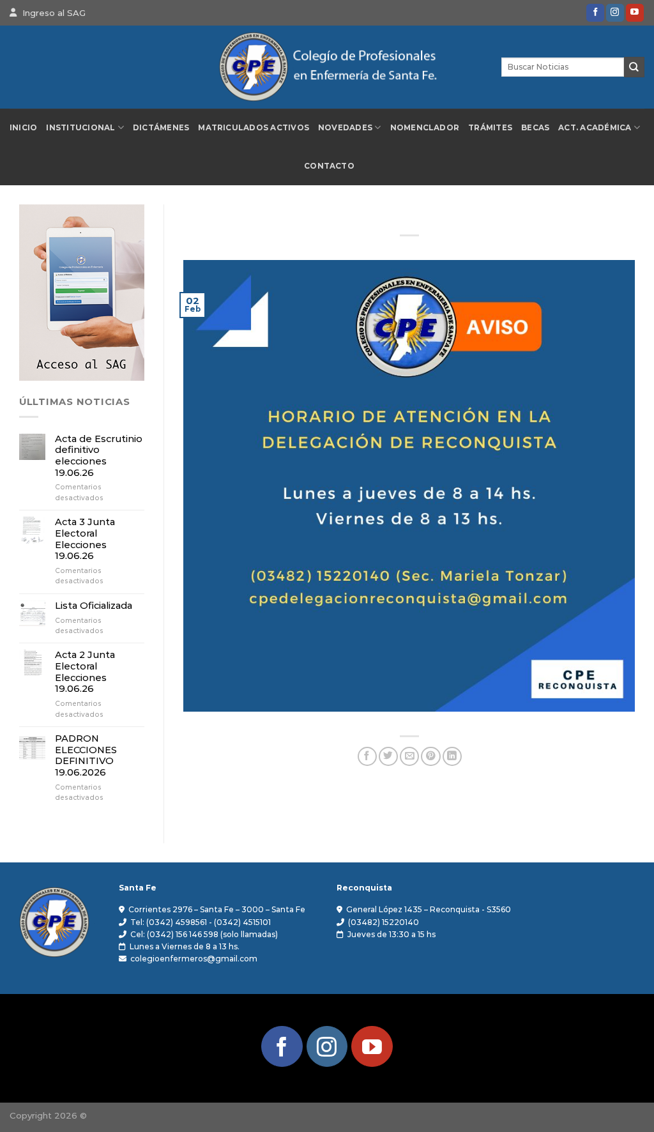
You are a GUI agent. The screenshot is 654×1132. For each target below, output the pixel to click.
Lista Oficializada (93, 605)
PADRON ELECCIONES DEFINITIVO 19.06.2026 (86, 755)
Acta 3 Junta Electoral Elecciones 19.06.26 (85, 539)
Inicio (23, 127)
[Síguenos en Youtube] (635, 13)
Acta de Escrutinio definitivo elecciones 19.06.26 (98, 456)
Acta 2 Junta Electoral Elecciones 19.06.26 (85, 672)
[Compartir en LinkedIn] (452, 757)
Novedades (345, 127)
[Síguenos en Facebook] (595, 13)
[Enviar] (634, 67)
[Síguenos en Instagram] (615, 13)
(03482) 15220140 (383, 922)
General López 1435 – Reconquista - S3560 (428, 909)
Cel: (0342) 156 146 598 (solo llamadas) (204, 934)
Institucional (80, 127)
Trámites (490, 127)
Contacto (329, 166)
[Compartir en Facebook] (367, 757)
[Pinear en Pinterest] (430, 757)
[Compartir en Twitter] (388, 757)
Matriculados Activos (253, 127)
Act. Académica (594, 127)
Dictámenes (161, 127)
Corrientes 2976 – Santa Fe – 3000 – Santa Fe (216, 909)
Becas (535, 127)
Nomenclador (425, 127)
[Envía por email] (409, 757)
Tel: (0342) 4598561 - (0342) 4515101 (200, 922)
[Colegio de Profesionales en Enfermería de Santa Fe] (327, 67)
